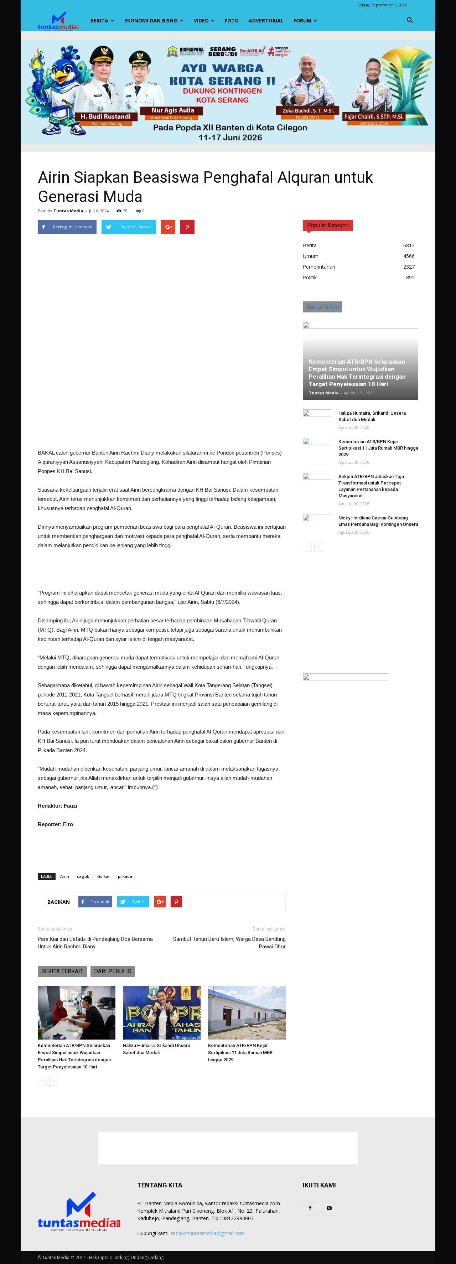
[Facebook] (310, 1208)
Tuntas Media (68, 210)
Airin (64, 876)
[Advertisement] (161, 430)
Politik (310, 277)
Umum (310, 256)
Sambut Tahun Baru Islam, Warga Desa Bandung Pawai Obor (229, 943)
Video (201, 20)
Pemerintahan (319, 266)
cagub (83, 876)
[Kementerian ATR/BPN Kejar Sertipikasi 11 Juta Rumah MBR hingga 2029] (247, 1013)
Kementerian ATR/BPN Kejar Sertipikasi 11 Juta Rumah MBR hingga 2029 (240, 1052)
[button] (409, 20)
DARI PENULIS (112, 971)
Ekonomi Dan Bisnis (151, 20)
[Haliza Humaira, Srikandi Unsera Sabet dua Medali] (162, 1013)
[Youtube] (329, 1208)
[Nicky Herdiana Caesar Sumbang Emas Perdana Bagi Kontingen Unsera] (317, 524)
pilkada (125, 876)
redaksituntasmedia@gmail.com (208, 1233)
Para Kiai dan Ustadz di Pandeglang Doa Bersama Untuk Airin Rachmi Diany (95, 943)
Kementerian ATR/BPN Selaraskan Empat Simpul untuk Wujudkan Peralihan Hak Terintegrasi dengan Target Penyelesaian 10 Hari (357, 373)
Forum (302, 20)
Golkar (103, 876)
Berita (99, 20)
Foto (232, 20)
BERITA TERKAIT (62, 971)
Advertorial (266, 20)
